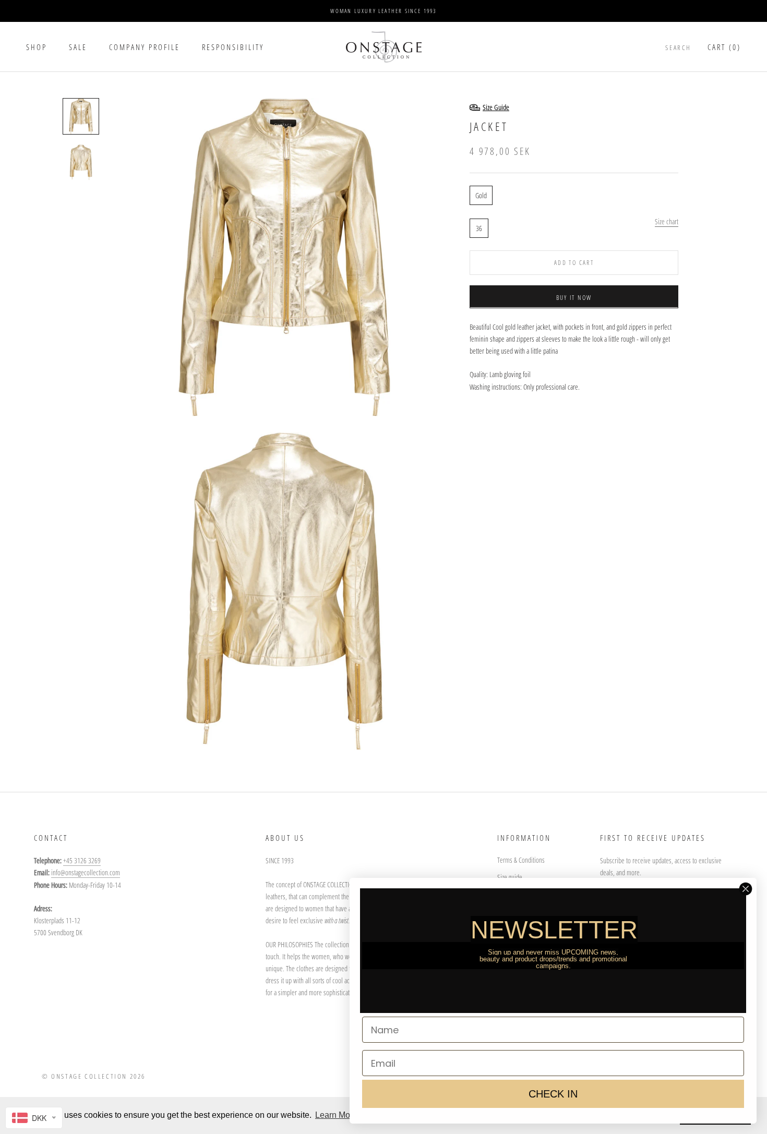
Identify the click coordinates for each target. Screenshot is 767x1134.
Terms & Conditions (521, 860)
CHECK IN (553, 1094)
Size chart (666, 221)
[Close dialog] (745, 889)
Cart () (724, 47)
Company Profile (144, 47)
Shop (36, 47)
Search (678, 47)
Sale (78, 47)
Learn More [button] (336, 1115)
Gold (481, 195)
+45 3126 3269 (82, 860)
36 (479, 228)
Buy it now (574, 297)
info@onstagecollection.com (85, 872)
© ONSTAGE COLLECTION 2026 (94, 1076)
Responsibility (233, 47)
